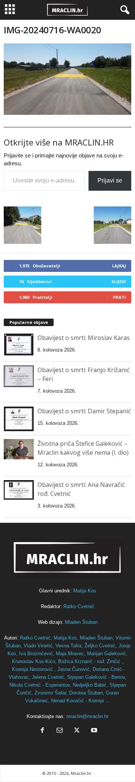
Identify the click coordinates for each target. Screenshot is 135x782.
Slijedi (118, 281)
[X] (77, 731)
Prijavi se (110, 180)
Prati (119, 297)
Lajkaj (119, 266)
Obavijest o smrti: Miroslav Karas (84, 338)
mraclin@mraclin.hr (87, 716)
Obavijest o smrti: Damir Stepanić (84, 411)
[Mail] (59, 731)
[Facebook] (42, 731)
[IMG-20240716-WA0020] (67, 79)
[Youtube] (93, 731)
